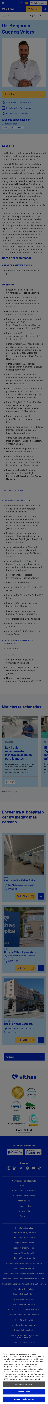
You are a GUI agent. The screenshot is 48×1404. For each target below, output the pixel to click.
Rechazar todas (24, 1392)
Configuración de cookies (24, 1384)
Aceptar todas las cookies (24, 1399)
